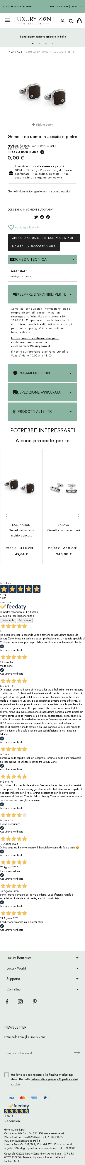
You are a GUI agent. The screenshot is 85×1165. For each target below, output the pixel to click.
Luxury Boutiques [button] (19, 957)
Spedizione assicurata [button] (40, 392)
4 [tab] (52, 43)
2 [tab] (39, 43)
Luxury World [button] (16, 968)
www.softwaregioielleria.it (51, 1157)
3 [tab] (46, 43)
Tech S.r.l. (14, 1161)
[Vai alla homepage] (38, 20)
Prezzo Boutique (23, 152)
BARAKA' (64, 525)
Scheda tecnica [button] (30, 259)
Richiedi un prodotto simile (33, 246)
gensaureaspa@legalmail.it (24, 1141)
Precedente (8, 620)
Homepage (15, 51)
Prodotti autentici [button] (35, 411)
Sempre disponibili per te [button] (42, 294)
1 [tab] (33, 43)
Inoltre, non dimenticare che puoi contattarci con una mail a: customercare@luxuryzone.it (35, 342)
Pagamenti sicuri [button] (33, 373)
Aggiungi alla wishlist (27, 228)
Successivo (25, 620)
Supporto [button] (13, 978)
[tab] (42, 259)
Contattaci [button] (14, 989)
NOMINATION (19, 146)
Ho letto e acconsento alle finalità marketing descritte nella (44, 1079)
